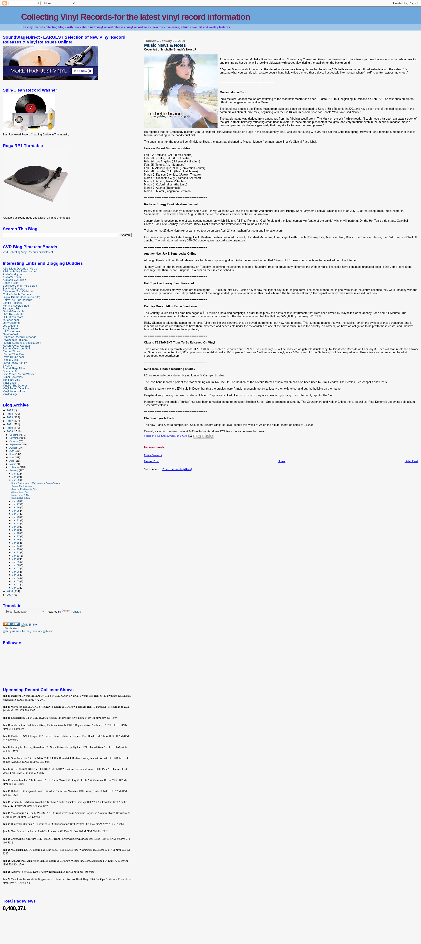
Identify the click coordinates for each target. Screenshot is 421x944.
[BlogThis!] (199, 436)
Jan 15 (16, 542)
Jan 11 (16, 555)
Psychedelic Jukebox (15, 339)
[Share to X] (203, 436)
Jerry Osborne (11, 322)
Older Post (411, 461)
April (12, 460)
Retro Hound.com (13, 357)
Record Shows (11, 351)
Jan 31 (16, 473)
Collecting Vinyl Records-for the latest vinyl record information (135, 17)
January (14, 470)
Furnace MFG (11, 308)
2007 (10, 594)
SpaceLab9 (10, 371)
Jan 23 (16, 517)
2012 (10, 420)
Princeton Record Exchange (19, 337)
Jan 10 (16, 558)
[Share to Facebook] (207, 436)
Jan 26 (16, 507)
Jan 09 (16, 562)
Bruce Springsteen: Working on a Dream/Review (35, 483)
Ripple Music (10, 359)
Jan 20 (16, 526)
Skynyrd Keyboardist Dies (24, 489)
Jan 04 (16, 578)
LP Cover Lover (12, 331)
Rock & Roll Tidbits (20, 498)
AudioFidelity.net (13, 274)
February (14, 467)
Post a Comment (153, 455)
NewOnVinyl (10, 334)
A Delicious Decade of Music (20, 268)
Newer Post (151, 461)
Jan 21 (16, 523)
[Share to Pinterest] (211, 436)
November (15, 438)
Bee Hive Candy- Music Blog (20, 285)
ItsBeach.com (11, 319)
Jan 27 (16, 504)
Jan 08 (16, 565)
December (15, 434)
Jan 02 (16, 584)
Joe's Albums (10, 325)
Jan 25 (16, 510)
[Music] (48, 631)
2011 (10, 424)
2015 (10, 410)
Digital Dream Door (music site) (21, 297)
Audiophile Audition (14, 280)
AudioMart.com (12, 277)
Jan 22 (16, 520)
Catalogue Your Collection (18, 291)
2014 (10, 413)
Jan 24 (16, 513)
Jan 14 (16, 546)
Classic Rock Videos (21, 486)
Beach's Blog (10, 282)
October (14, 441)
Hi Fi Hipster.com (13, 317)
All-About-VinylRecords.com (19, 271)
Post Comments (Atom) (177, 469)
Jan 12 (16, 552)
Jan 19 (16, 530)
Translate (76, 611)
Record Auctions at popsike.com (22, 342)
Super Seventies (13, 377)
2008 (10, 591)
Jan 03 (16, 581)
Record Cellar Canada (16, 345)
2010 (10, 427)
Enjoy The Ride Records (17, 299)
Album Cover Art (19, 492)
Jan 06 (16, 571)
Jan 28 (16, 501)
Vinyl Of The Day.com (15, 385)
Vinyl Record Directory (16, 388)
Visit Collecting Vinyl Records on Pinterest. (28, 252)
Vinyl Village (10, 394)
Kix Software (10, 328)
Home (281, 461)
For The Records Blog (16, 305)
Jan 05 (16, 575)
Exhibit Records (12, 302)
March (13, 464)
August (13, 447)
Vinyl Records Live (14, 391)
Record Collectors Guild (17, 348)
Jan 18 (16, 533)
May (12, 457)
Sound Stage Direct (14, 368)
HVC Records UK (13, 314)
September (15, 444)
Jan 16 (16, 539)
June (12, 454)
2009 (10, 431)
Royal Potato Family (15, 362)
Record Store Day (13, 354)
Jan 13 (16, 549)
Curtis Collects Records (17, 294)
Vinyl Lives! (9, 382)
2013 (10, 417)
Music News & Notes (21, 495)
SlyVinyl (7, 365)
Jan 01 (16, 587)
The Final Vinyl (12, 379)
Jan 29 (16, 480)
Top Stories (11, 628)
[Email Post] (190, 436)
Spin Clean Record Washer (19, 374)
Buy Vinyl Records (14, 288)
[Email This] (195, 436)
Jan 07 (16, 568)
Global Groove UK (14, 311)
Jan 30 (16, 476)
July (11, 451)
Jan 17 (16, 536)
